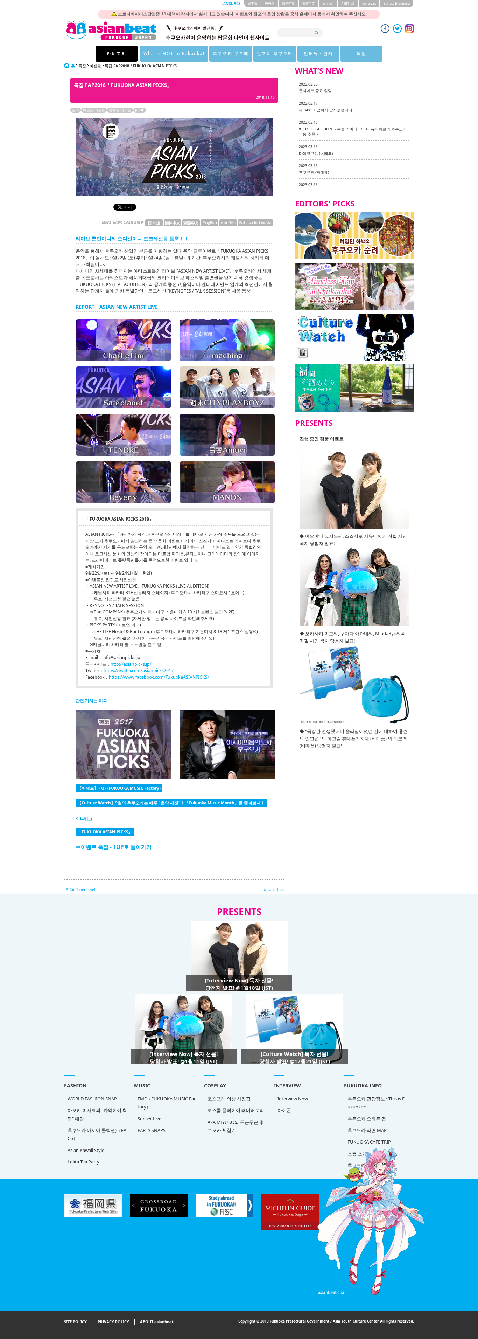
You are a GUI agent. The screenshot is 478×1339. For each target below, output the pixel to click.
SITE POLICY (75, 1321)
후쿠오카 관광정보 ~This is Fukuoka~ (376, 1103)
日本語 (252, 3)
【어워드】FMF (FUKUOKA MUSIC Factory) (119, 788)
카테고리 (116, 53)
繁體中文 (308, 3)
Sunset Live (149, 1118)
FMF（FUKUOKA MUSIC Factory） (167, 1103)
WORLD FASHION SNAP (92, 1099)
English (328, 3)
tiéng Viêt (369, 3)
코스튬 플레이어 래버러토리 (236, 1110)
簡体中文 (288, 3)
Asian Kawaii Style (86, 1150)
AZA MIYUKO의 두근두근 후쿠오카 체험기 (236, 1126)
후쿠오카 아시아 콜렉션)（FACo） (97, 1134)
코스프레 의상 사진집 (229, 1099)
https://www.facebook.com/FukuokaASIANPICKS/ (159, 677)
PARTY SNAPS (152, 1130)
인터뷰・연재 (318, 53)
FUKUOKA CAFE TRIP (369, 1142)
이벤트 (95, 65)
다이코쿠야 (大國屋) (316, 153)
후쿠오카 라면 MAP (367, 1130)
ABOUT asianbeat (157, 1321)
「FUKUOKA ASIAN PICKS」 (104, 832)
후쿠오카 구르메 (231, 53)
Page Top (275, 889)
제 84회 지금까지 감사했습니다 (325, 109)
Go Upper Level (82, 889)
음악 (75, 110)
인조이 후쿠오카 (275, 53)
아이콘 (284, 1110)
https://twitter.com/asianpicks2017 (139, 670)
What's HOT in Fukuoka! (174, 53)
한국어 (269, 3)
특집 (361, 53)
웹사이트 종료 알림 (315, 90)
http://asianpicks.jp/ (131, 664)
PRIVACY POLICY (113, 1321)
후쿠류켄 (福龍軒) (314, 172)
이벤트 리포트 (94, 110)
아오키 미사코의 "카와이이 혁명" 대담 (97, 1114)
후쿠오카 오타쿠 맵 (366, 1118)
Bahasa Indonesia (397, 3)
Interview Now (292, 1099)
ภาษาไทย (347, 3)
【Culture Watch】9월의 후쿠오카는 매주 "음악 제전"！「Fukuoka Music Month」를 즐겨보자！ (171, 802)
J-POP (139, 110)
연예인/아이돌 (120, 110)
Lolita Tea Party (83, 1162)
